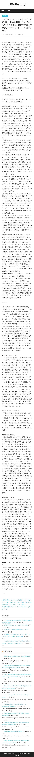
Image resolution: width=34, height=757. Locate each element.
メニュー (7, 10)
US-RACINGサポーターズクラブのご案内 (16, 625)
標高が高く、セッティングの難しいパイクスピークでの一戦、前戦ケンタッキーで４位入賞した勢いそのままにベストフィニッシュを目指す (17, 602)
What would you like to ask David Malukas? (17, 656)
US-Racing (17, 4)
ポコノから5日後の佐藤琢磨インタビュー (16, 630)
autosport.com (7, 651)
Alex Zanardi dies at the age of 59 (14, 731)
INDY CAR (5, 15)
